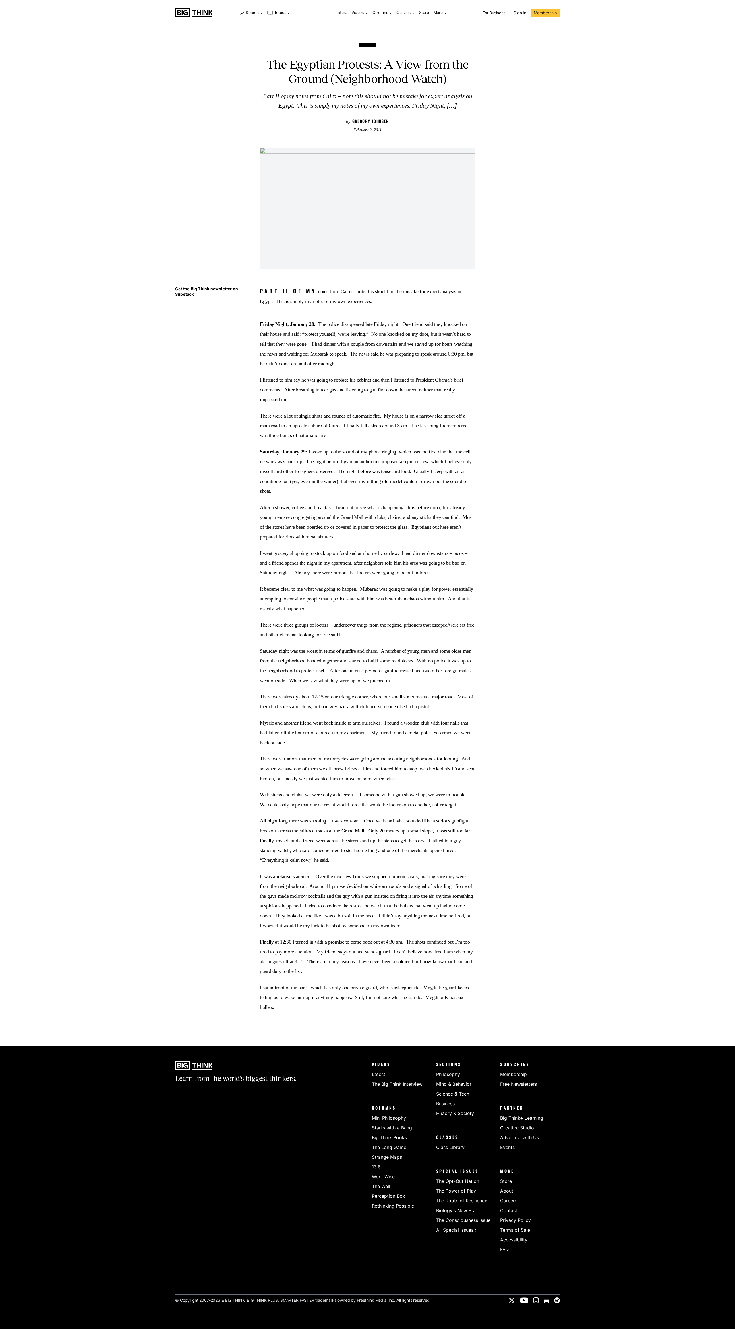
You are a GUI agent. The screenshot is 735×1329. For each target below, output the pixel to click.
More (439, 13)
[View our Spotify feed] (557, 1300)
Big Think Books (389, 1137)
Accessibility (513, 1240)
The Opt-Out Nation (457, 1181)
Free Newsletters (518, 1084)
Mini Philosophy (389, 1118)
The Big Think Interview (397, 1084)
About (506, 1191)
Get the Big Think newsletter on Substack (206, 291)
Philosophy (448, 1074)
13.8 (376, 1167)
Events (507, 1147)
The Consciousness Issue (463, 1220)
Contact (509, 1210)
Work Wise (383, 1176)
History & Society (455, 1113)
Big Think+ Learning (521, 1118)
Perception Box (388, 1196)
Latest (341, 13)
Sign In (520, 13)
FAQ (504, 1249)
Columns (380, 13)
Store (424, 13)
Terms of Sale (515, 1230)
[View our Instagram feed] (536, 1300)
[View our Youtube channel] (524, 1300)
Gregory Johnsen (370, 121)
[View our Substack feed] (546, 1300)
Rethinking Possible (393, 1206)
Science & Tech (452, 1094)
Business (445, 1103)
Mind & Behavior (453, 1084)
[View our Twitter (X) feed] (512, 1300)
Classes (403, 13)
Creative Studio (517, 1128)
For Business (494, 13)
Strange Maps (387, 1157)
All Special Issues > (457, 1230)
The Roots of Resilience (461, 1201)
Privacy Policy (515, 1220)
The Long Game (389, 1147)
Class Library (450, 1147)
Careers (508, 1201)
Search (252, 12)
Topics (280, 13)
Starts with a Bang (392, 1128)
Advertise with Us (519, 1137)
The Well (381, 1186)
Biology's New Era (456, 1210)
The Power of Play (456, 1191)
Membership (545, 12)
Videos (358, 13)
